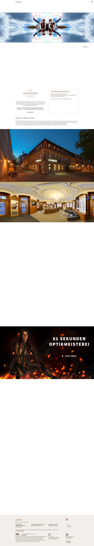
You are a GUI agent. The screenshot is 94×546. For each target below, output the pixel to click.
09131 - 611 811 (55, 524)
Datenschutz (68, 542)
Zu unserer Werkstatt (27, 408)
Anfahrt (69, 526)
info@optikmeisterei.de (53, 525)
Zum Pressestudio (68, 503)
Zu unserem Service (27, 316)
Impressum (68, 541)
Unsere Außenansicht (19, 531)
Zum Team (27, 471)
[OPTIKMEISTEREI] (19, 1)
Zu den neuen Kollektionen (27, 250)
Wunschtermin (30, 112)
